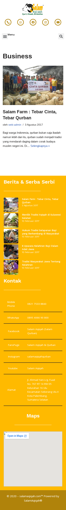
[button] (5, 36)
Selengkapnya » (40, 145)
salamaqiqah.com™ (31, 496)
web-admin (14, 124)
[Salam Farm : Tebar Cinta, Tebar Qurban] (33, 85)
